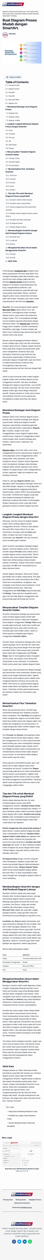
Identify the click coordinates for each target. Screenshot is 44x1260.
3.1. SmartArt (10, 92)
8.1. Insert (9, 130)
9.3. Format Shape (12, 165)
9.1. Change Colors (13, 158)
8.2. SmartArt (10, 134)
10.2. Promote (11, 179)
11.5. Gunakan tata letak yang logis (18, 220)
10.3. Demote (10, 183)
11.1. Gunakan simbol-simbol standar (19, 200)
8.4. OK (8, 141)
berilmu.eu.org (26, 1207)
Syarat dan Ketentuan (22, 1203)
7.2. (7, 117)
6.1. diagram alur (11, 103)
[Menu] (41, 4)
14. (11, 261)
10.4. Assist (10, 186)
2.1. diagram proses (12, 89)
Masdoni (12, 34)
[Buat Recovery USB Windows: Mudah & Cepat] (22, 1154)
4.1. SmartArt (10, 96)
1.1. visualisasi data (12, 85)
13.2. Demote (10, 257)
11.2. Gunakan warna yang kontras (18, 203)
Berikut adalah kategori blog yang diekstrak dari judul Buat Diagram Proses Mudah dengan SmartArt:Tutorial (21, 14)
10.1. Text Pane (11, 175)
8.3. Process (10, 137)
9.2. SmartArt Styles (13, 162)
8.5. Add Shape (11, 145)
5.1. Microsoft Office (12, 100)
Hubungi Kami (21, 1200)
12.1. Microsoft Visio (13, 237)
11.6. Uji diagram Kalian (14, 223)
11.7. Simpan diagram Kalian (16, 227)
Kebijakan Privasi (35, 1200)
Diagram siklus (14, 117)
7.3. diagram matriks (13, 120)
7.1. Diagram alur (12, 113)
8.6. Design (10, 148)
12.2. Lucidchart (11, 240)
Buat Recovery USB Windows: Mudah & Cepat (22, 1169)
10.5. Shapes (10, 190)
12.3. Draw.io (10, 244)
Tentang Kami (8, 1200)
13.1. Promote (11, 254)
